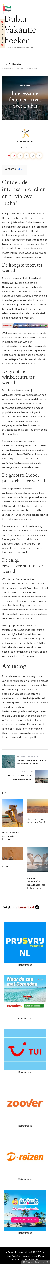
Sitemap (16, 1259)
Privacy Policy (37, 1255)
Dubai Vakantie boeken (20, 30)
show (20, 169)
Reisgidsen (25, 85)
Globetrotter (25, 141)
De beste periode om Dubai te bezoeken (10, 836)
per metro (7, 866)
